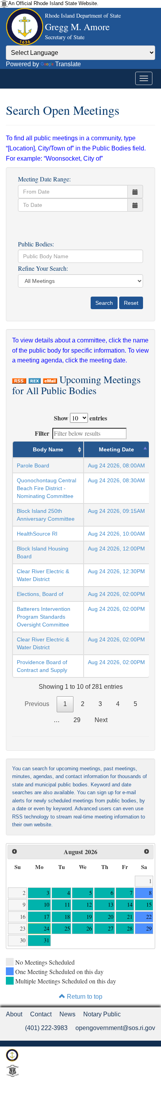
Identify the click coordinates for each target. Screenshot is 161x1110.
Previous (37, 704)
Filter (42, 433)
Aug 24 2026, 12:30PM (116, 571)
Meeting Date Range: (44, 179)
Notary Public (102, 1014)
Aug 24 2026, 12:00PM (116, 548)
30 (22, 940)
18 (67, 916)
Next (101, 720)
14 (129, 904)
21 (129, 916)
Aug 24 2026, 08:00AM (116, 465)
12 (89, 904)
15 (149, 904)
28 (129, 928)
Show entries (80, 417)
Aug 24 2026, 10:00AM (116, 534)
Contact (41, 1014)
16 (22, 916)
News (67, 1014)
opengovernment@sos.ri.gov (115, 1028)
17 (46, 916)
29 (76, 720)
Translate (68, 64)
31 (46, 940)
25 (67, 928)
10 (46, 904)
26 (89, 928)
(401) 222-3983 (46, 1028)
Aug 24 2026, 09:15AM (116, 511)
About (14, 1014)
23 (22, 928)
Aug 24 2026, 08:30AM (116, 480)
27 (110, 928)
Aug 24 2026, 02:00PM (116, 594)
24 (46, 928)
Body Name (48, 449)
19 (89, 916)
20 (110, 916)
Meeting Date (116, 449)
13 (110, 904)
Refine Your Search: (43, 268)
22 (149, 916)
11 (67, 904)
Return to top (83, 996)
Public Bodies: (36, 244)
